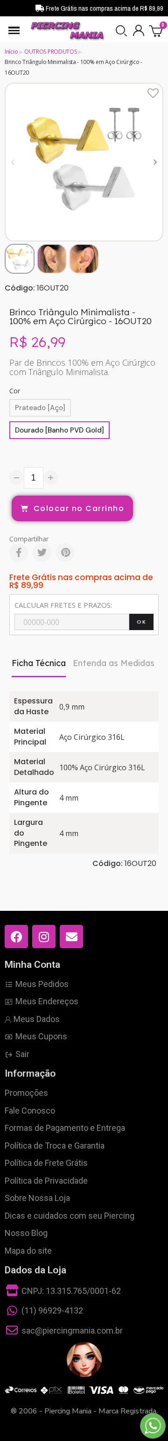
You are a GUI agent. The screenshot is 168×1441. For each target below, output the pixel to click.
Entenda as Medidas (113, 663)
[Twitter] (42, 552)
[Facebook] (18, 552)
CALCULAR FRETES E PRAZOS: (63, 605)
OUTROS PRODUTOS (50, 52)
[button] (121, 30)
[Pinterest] (65, 552)
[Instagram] (44, 936)
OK (141, 621)
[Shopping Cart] (156, 30)
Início (11, 52)
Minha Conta (32, 964)
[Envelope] (71, 936)
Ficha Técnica (39, 663)
